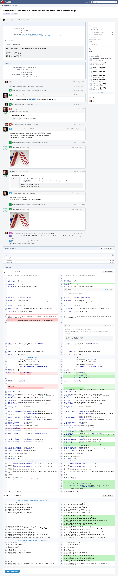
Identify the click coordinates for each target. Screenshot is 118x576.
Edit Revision (94, 25)
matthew (25, 30)
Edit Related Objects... (97, 34)
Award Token (94, 44)
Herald (14, 86)
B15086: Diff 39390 (41, 204)
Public (15, 14)
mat (93, 101)
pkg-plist (9, 262)
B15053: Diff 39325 (41, 90)
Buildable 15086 (27, 74)
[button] (87, 2)
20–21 (14, 178)
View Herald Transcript (37, 86)
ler (23, 28)
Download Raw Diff (96, 30)
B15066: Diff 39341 (41, 142)
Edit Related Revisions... (97, 32)
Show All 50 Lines (33, 500)
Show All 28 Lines (32, 461)
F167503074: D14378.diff (99, 63)
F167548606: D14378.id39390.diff (101, 59)
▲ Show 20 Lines (22, 540)
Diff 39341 (31, 129)
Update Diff (94, 27)
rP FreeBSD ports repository (28, 67)
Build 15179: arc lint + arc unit (31, 76)
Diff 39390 (31, 193)
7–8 (14, 118)
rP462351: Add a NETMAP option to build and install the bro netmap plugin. (41, 36)
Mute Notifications (96, 39)
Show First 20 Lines (23, 500)
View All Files (101, 93)
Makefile (9, 260)
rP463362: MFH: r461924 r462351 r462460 (31, 34)
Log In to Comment (12, 571)
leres (14, 20)
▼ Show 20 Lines (43, 500)
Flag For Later (95, 42)
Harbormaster (16, 90)
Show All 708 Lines (32, 540)
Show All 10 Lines (32, 357)
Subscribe (94, 37)
